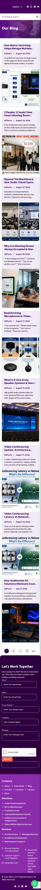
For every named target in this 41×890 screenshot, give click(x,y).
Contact (8, 789)
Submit (7, 759)
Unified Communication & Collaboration (15, 819)
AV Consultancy (11, 834)
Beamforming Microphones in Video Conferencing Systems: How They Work (18, 314)
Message (5, 730)
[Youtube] (38, 6)
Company (5, 718)
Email (4, 693)
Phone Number (8, 705)
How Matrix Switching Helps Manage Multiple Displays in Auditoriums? (19, 47)
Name (4, 680)
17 (27, 651)
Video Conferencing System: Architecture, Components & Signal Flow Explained (20, 448)
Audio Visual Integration (15, 803)
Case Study (19, 786)
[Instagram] (31, 6)
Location (20, 789)
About (7, 786)
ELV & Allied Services (13, 807)
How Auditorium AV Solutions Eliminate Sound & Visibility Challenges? (20, 582)
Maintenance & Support (15, 841)
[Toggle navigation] (37, 17)
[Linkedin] (35, 6)
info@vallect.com (11, 863)
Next (34, 651)
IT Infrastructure (12, 810)
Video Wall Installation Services (18, 824)
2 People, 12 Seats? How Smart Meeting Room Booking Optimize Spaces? (20, 114)
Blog (30, 786)
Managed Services (30, 834)
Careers (31, 789)
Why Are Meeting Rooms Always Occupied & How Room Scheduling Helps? (19, 247)
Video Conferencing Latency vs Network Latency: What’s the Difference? (16, 515)
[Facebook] (28, 6)
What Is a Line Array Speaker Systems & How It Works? (19, 381)
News (7, 793)
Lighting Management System (18, 814)
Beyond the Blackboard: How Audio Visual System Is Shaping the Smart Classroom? (19, 181)
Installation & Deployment (16, 838)
